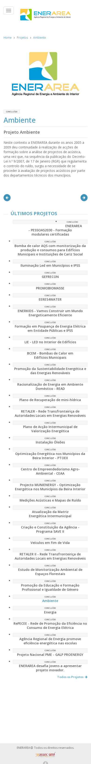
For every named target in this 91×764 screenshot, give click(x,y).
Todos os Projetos (70, 677)
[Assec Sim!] (45, 756)
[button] (7, 197)
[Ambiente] (46, 73)
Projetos (22, 38)
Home (8, 38)
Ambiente (39, 38)
